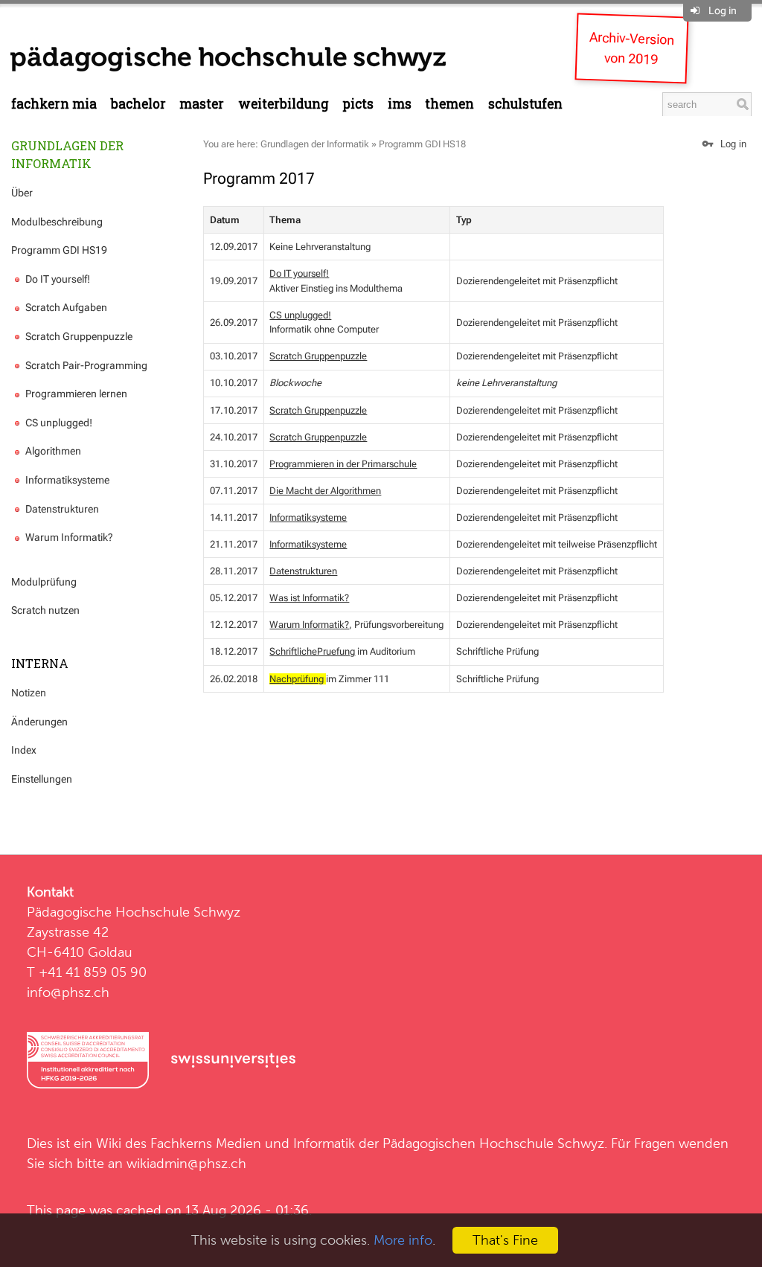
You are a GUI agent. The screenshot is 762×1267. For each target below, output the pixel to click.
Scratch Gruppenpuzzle (77, 336)
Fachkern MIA (54, 103)
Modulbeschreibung (57, 222)
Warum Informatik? (68, 537)
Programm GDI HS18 (422, 144)
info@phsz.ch (68, 992)
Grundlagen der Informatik (67, 154)
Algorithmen (52, 451)
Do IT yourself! (56, 279)
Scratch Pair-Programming (85, 365)
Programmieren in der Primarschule (343, 463)
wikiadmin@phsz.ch (186, 1163)
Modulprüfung (44, 582)
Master (201, 103)
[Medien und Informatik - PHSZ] (228, 58)
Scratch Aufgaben (65, 307)
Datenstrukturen (61, 509)
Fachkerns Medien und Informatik (252, 1143)
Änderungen (39, 722)
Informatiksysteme (66, 480)
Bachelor (138, 103)
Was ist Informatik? (309, 597)
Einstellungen (41, 779)
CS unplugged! (57, 423)
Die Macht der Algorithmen (325, 490)
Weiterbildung (283, 103)
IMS (400, 103)
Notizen (28, 693)
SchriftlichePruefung (312, 651)
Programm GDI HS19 (59, 250)
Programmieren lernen (75, 394)
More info (403, 1240)
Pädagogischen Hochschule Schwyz (493, 1143)
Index (23, 750)
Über (22, 193)
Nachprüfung (296, 678)
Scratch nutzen (45, 610)
